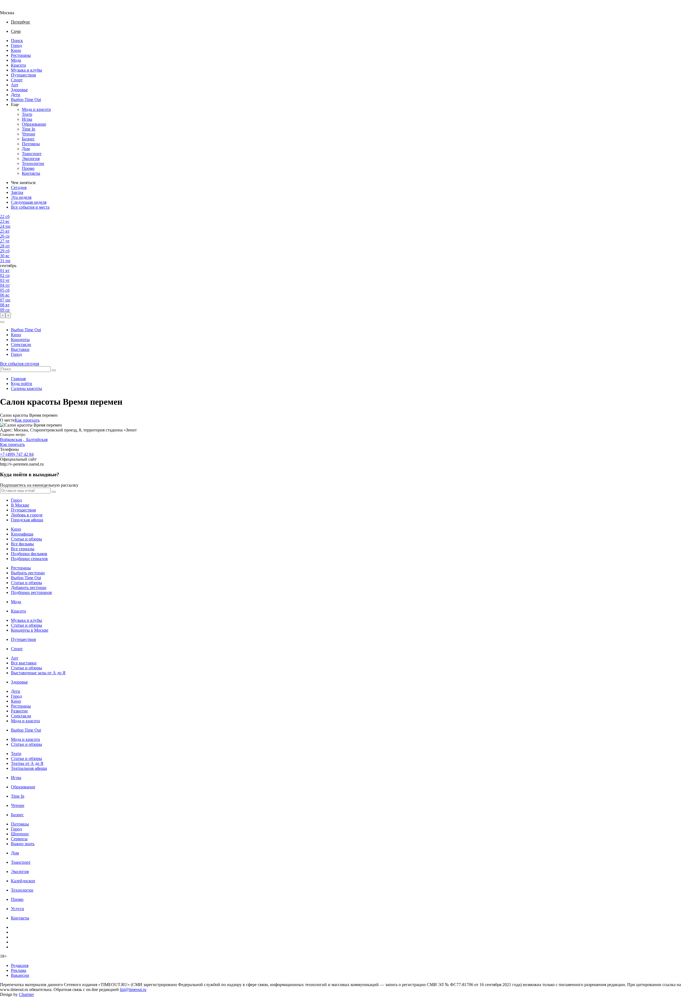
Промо (28, 168)
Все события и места (30, 207)
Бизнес (28, 139)
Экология (31, 158)
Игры (27, 119)
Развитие (19, 711)
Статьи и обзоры (26, 539)
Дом (26, 148)
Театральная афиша (29, 768)
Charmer (26, 994)
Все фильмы (22, 544)
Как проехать (27, 420)
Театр (27, 114)
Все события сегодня (19, 363)
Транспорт (32, 153)
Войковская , (13, 439)
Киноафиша (22, 534)
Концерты (20, 339)
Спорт (17, 80)
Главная (18, 378)
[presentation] (2, 315)
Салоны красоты (26, 388)
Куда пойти (21, 383)
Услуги (17, 908)
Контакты (31, 173)
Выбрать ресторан (28, 572)
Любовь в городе (27, 515)
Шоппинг (20, 834)
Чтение (28, 134)
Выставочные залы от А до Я (38, 672)
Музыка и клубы (26, 70)
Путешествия (23, 75)
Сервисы (19, 838)
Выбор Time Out (26, 99)
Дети (15, 94)
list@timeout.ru (133, 989)
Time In (28, 129)
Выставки (20, 349)
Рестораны (21, 55)
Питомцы (31, 143)
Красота (18, 65)
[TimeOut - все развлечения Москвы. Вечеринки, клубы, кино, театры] (12, 7)
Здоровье (19, 89)
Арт (14, 84)
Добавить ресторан (28, 587)
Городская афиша (27, 519)
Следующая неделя (28, 202)
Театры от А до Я (27, 763)
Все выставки (24, 663)
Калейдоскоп (23, 880)
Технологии (33, 163)
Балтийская (37, 439)
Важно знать (22, 843)
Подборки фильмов (29, 553)
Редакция (19, 965)
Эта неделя (21, 197)
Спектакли (21, 344)
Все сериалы (22, 548)
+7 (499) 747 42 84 (17, 454)
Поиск (17, 40)
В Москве (20, 505)
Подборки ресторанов (31, 592)
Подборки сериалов (29, 558)
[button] (2, 322)
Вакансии (20, 975)
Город (16, 45)
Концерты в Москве (29, 630)
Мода (16, 60)
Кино (16, 50)
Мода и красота (36, 109)
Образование (34, 124)
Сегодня (18, 187)
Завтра (17, 192)
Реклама (18, 970)
